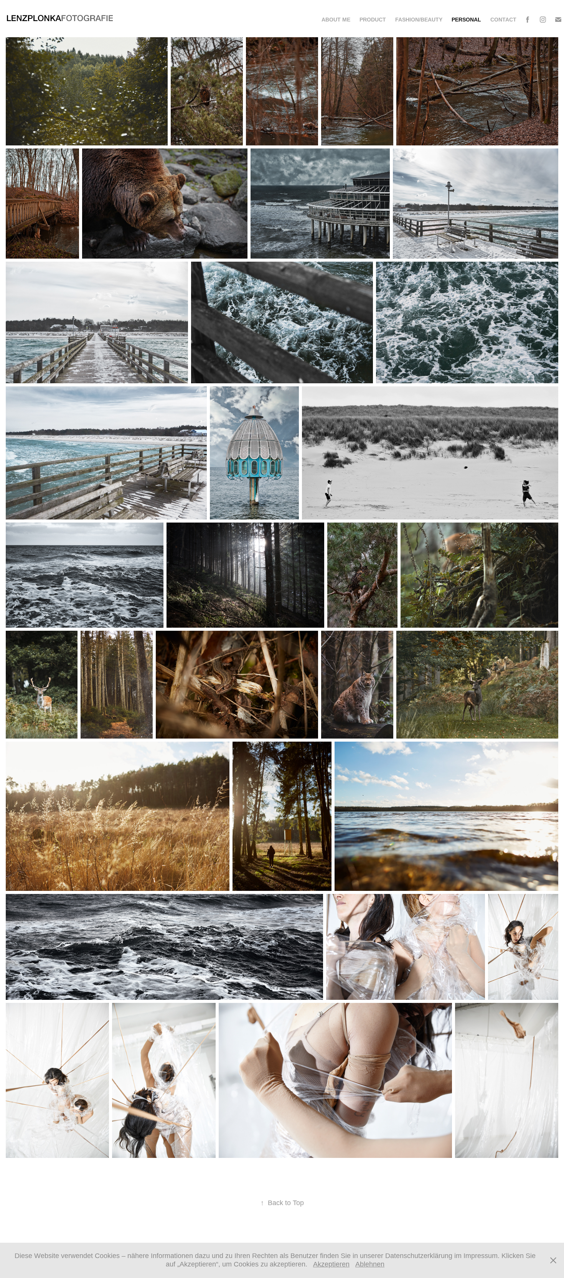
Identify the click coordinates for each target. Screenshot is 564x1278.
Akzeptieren (331, 1264)
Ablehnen (369, 1264)
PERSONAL (466, 19)
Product (373, 19)
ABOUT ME (336, 19)
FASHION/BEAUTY (418, 19)
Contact (503, 19)
